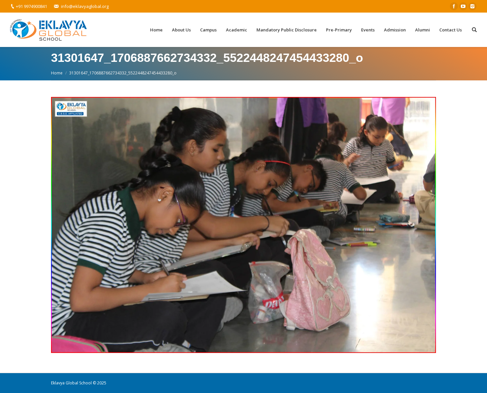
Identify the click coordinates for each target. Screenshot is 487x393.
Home (57, 73)
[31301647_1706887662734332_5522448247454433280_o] (243, 225)
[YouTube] (463, 6)
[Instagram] (472, 6)
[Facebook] (454, 6)
